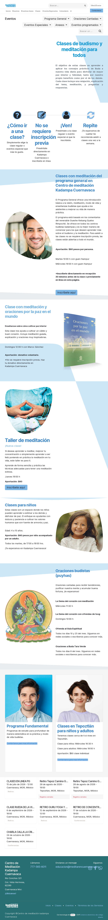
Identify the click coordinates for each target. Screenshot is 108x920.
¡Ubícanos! (10, 893)
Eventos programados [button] (85, 25)
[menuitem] (8, 11)
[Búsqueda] (85, 5)
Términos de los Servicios (90, 905)
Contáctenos (96, 11)
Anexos (60, 25)
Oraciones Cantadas (86, 18)
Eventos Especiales (36, 25)
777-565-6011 (38, 866)
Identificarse (96, 5)
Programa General (55, 18)
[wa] (100, 868)
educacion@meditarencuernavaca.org (77, 866)
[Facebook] (95, 868)
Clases (58, 905)
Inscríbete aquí (66, 292)
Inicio (48, 905)
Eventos (69, 905)
